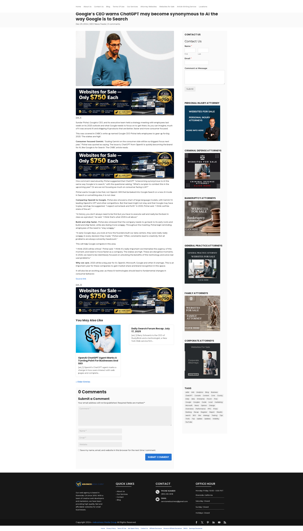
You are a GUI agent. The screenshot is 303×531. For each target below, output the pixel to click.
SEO (194, 415)
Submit (190, 89)
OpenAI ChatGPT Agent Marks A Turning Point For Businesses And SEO (98, 360)
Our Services (132, 7)
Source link (81, 279)
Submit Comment (158, 457)
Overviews (189, 409)
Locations (203, 7)
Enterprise (201, 399)
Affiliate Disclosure (155, 528)
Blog (108, 7)
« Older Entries (83, 382)
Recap (196, 412)
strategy (206, 415)
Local (210, 402)
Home (78, 7)
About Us (87, 7)
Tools (187, 419)
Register (204, 412)
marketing (219, 402)
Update (199, 419)
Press (215, 409)
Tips (221, 415)
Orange (212, 405)
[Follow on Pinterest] (207, 522)
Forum (209, 399)
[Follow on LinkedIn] (213, 522)
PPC (209, 409)
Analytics (199, 392)
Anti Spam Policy (133, 528)
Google (188, 402)
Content (206, 395)
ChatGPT (189, 395)
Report (211, 412)
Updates (207, 419)
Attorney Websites (148, 7)
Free (215, 399)
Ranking (189, 412)
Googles (196, 402)
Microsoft (189, 405)
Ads (192, 392)
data (193, 399)
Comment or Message (196, 68)
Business (214, 392)
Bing (207, 392)
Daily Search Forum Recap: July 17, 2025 (150, 330)
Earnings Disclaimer (195, 528)
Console (198, 395)
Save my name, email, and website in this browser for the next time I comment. (118, 450)
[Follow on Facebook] (196, 522)
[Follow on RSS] (225, 522)
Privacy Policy (111, 528)
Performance (200, 409)
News (197, 405)
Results (219, 412)
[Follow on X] (202, 522)
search (188, 415)
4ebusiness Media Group (105, 522)
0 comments (114, 24)
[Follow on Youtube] (219, 522)
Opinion (204, 405)
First (186, 54)
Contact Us (99, 7)
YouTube (189, 422)
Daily (187, 399)
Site (199, 415)
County (220, 395)
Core (213, 395)
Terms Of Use (118, 7)
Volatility (216, 419)
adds (187, 392)
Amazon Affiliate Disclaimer (172, 528)
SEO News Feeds (98, 24)
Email (188, 58)
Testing (214, 415)
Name (188, 46)
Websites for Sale (166, 7)
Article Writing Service (186, 7)
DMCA (185, 528)
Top (193, 419)
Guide (204, 402)
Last (199, 54)
